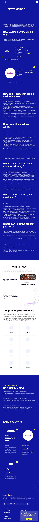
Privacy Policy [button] (23, 516)
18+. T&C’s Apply (7, 58)
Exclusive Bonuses (7, 510)
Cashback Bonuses (7, 518)
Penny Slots (6, 516)
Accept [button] (29, 519)
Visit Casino (29, 53)
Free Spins (6, 514)
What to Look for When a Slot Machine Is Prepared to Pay (10, 296)
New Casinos (23, 510)
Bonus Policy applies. (26, 454)
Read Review (19, 56)
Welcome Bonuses (7, 512)
